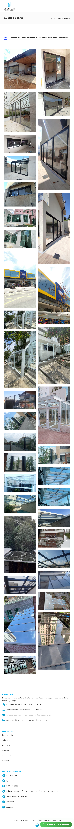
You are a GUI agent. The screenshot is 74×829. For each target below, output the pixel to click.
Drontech (32, 820)
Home (53, 18)
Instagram (10, 807)
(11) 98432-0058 (12, 786)
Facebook (10, 802)
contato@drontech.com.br (16, 796)
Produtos (6, 745)
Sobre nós (6, 740)
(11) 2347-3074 (11, 775)
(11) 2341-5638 (11, 781)
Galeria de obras (8, 756)
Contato (5, 761)
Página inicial (7, 735)
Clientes (5, 750)
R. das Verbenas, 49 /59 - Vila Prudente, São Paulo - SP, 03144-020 (32, 791)
